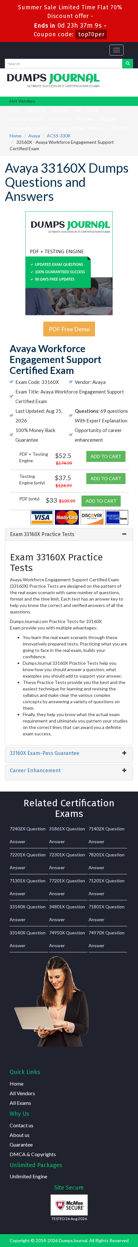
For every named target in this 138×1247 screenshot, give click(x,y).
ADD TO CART (106, 456)
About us (20, 1135)
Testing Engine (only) (32, 479)
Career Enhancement (35, 770)
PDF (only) (29, 498)
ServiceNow (71, 128)
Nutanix (97, 128)
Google (107, 119)
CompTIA (36, 110)
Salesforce (59, 119)
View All (120, 128)
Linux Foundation (25, 119)
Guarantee (21, 1144)
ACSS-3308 (58, 135)
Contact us (21, 1125)
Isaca (92, 110)
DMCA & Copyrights (33, 1154)
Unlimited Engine (28, 1176)
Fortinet (60, 110)
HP (78, 110)
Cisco (13, 110)
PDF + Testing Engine (33, 457)
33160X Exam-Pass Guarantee (44, 753)
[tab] (69, 534)
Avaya (34, 135)
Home (16, 135)
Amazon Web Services (30, 128)
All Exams (20, 1103)
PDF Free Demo (69, 329)
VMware (84, 119)
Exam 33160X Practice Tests (42, 534)
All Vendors (22, 1093)
